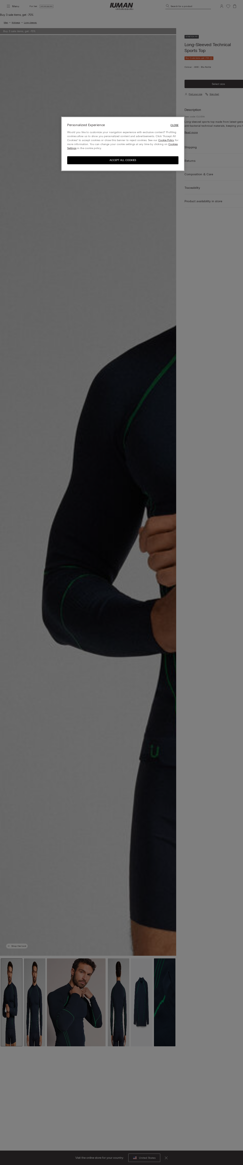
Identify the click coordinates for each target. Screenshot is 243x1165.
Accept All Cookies (123, 160)
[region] (123, 144)
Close (174, 125)
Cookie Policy (166, 140)
